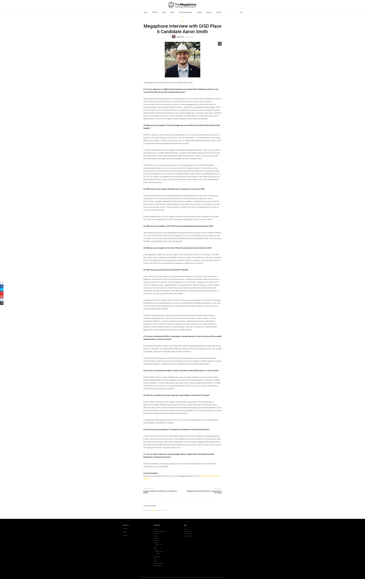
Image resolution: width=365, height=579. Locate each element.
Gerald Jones (180, 37)
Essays (155, 536)
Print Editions (157, 556)
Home (146, 12)
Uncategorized (158, 565)
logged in (153, 510)
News (164, 12)
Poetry (158, 553)
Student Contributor (159, 563)
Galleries (156, 540)
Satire (155, 559)
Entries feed (187, 531)
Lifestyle (199, 12)
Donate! (219, 12)
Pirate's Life (158, 544)
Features (155, 12)
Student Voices (159, 551)
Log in (185, 529)
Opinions (209, 12)
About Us (125, 535)
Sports (172, 12)
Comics (156, 533)
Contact (125, 528)
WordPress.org (188, 536)
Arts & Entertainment (185, 12)
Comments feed (188, 533)
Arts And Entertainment (160, 531)
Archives (156, 529)
